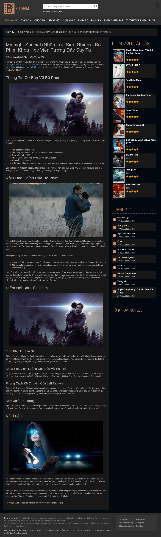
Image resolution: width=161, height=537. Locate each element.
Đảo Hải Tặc (123, 217)
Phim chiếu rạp (113, 20)
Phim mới (54, 20)
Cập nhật (69, 20)
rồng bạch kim (54, 530)
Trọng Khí (131, 170)
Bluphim (82, 168)
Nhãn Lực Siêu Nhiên (31, 65)
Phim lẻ (96, 20)
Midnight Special (13, 65)
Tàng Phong (132, 110)
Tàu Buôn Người (134, 80)
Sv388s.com (41, 530)
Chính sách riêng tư (126, 526)
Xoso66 (100, 530)
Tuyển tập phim (136, 20)
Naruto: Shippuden (126, 273)
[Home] (16, 8)
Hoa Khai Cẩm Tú (134, 185)
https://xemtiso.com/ (17, 533)
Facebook (140, 526)
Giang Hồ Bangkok (135, 125)
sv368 (25, 530)
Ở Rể (119, 241)
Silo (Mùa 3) (123, 225)
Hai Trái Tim (132, 155)
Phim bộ (83, 20)
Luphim (108, 530)
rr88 (6, 533)
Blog (152, 20)
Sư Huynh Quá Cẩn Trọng (138, 95)
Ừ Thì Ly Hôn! (133, 65)
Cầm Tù (121, 265)
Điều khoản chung (126, 523)
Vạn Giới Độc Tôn (126, 233)
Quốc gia (40, 20)
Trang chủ (11, 20)
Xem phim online (11, 518)
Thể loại (26, 20)
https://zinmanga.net (12, 530)
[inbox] (157, 5)
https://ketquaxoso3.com (85, 530)
